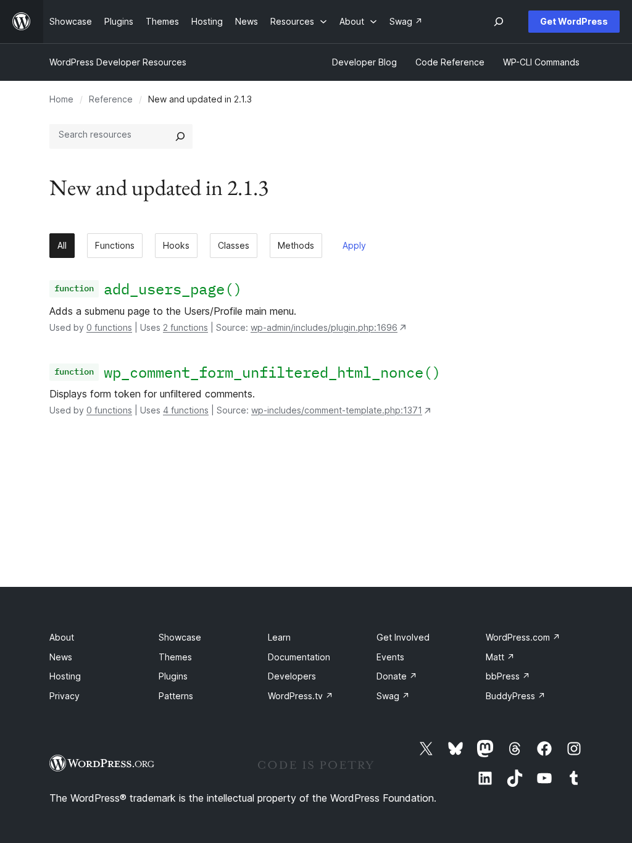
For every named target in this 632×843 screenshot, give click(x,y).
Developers (292, 676)
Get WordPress (574, 21)
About (61, 637)
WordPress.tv (300, 696)
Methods (296, 245)
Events (390, 657)
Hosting (65, 676)
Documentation (299, 657)
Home (61, 99)
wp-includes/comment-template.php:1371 (336, 410)
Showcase (180, 637)
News (60, 657)
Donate (396, 676)
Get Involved (403, 637)
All (62, 245)
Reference (111, 99)
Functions (115, 245)
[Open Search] (498, 21)
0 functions (109, 327)
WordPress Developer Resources (117, 62)
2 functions (185, 327)
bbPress (508, 676)
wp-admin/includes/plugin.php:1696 (324, 327)
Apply (354, 245)
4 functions (186, 410)
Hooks (176, 245)
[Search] (180, 136)
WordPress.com (523, 637)
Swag (393, 696)
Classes (233, 245)
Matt (500, 657)
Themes (175, 657)
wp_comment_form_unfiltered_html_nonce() (272, 372)
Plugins (173, 676)
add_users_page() (173, 289)
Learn (279, 637)
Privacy (64, 696)
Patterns (176, 696)
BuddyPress (516, 696)
